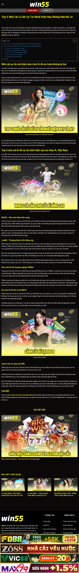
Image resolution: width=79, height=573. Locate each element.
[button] (2, 4)
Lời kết (6, 59)
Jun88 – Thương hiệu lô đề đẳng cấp (17, 50)
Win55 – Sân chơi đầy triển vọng (15, 48)
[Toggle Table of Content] (73, 41)
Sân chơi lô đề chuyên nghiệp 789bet (17, 52)
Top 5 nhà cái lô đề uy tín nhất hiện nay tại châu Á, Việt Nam (23, 46)
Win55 (3, 35)
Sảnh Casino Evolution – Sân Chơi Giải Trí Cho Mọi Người (20, 459)
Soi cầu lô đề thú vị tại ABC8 (14, 54)
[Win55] (39, 4)
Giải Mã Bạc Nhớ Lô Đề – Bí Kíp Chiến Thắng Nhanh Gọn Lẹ (65, 494)
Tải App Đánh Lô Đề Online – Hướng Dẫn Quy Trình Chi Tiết (12, 494)
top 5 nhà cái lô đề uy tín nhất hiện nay (21, 395)
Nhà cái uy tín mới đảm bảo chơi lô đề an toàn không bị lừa (22, 44)
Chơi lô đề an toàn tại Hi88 (14, 56)
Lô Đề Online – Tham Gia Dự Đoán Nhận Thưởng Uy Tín (38, 494)
